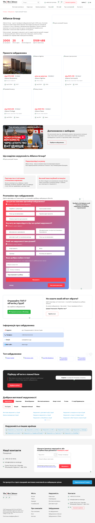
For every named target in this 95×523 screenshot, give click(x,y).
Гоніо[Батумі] (35, 503)
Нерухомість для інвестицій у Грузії (43, 412)
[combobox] (7, 270)
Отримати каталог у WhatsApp (20, 312)
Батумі (50, 7)
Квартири (30, 7)
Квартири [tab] (19, 401)
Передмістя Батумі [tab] (27, 406)
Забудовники (11, 11)
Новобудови (52, 499)
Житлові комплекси (18, 7)
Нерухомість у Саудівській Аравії (33, 433)
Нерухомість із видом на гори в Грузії (74, 412)
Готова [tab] (66, 401)
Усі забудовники (53, 511)
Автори (33, 516)
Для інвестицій (53, 503)
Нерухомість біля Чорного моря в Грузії (74, 417)
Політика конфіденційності (11, 516)
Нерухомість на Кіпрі (33, 429)
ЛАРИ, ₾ (83, 2)
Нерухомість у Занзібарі (71, 433)
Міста (58, 7)
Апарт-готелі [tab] (57, 401)
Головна (5, 11)
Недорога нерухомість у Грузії (42, 415)
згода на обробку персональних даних (46, 466)
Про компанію (68, 7)
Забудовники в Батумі (55, 514)
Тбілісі (33, 499)
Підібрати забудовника (57, 142)
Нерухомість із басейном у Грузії (42, 417)
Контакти (80, 7)
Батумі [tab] (16, 406)
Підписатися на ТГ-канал (82, 482)
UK (90, 2)
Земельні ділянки (40, 7)
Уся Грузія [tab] (8, 406)
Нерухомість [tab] (8, 401)
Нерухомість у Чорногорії (15, 429)
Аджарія (33, 501)
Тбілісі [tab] (38, 406)
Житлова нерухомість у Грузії (11, 412)
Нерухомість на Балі (63, 429)
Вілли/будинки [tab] (29, 401)
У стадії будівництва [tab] (78, 401)
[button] (90, 354)
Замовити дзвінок (70, 2)
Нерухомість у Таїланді (79, 429)
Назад (11, 285)
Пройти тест (52, 314)
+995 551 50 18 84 (51, 2)
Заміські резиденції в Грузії (11, 415)
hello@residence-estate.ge (13, 462)
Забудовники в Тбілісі (55, 516)
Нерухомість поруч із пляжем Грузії (73, 415)
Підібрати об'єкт (15, 385)
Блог (32, 514)
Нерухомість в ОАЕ (48, 429)
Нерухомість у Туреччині (54, 433)
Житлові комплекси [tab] (43, 401)
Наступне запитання (56, 285)
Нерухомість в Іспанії (14, 433)
